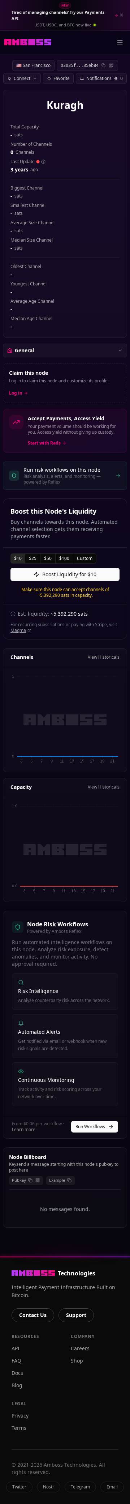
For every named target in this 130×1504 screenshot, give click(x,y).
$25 (32, 558)
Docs (17, 1372)
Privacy (20, 1415)
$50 (48, 558)
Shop (77, 1360)
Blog (17, 1385)
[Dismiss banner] (121, 15)
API (16, 1348)
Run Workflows (90, 1126)
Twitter (19, 1487)
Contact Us (33, 1315)
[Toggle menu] (120, 42)
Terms (19, 1427)
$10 (18, 558)
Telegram (80, 1487)
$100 (64, 558)
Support (76, 1315)
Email (112, 1487)
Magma (18, 630)
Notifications (104, 78)
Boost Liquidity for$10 (69, 574)
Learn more (23, 1129)
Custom (84, 558)
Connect (22, 78)
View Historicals (104, 657)
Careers (80, 1348)
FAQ (16, 1360)
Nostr (48, 1487)
